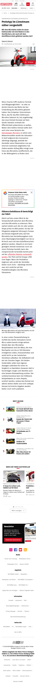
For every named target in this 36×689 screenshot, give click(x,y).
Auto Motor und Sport (18, 660)
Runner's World (24, 676)
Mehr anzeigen (17, 510)
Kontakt (11, 600)
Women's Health (18, 681)
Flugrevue (21, 665)
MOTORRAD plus (12, 585)
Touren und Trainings (11, 559)
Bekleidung (23, 8)
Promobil (15, 676)
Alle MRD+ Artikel (6, 8)
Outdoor (8, 676)
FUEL (30, 627)
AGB (25, 600)
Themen (26, 611)
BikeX (29, 660)
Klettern (28, 665)
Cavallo (14, 665)
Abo (13, 1)
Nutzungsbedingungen (12, 606)
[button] (18, 57)
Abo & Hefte (18, 632)
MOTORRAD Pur (23, 585)
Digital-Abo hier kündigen (9, 590)
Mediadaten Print (12, 564)
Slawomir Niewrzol (7, 41)
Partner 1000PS (24, 564)
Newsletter (24, 574)
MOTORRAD (6, 627)
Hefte (16, 1)
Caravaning (7, 665)
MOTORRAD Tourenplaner (25, 579)
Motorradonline (27, 670)
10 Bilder (31, 62)
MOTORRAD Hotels (13, 574)
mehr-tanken (7, 670)
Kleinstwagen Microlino (11, 133)
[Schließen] (32, 192)
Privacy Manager (10, 611)
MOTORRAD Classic (21, 627)
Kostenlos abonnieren (13, 540)
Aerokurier (7, 660)
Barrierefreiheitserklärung (18, 617)
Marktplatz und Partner (9, 579)
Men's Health (16, 670)
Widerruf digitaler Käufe (27, 590)
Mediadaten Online (24, 559)
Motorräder (14, 8)
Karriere (20, 611)
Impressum (18, 600)
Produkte (22, 1)
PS (12, 627)
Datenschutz (25, 606)
